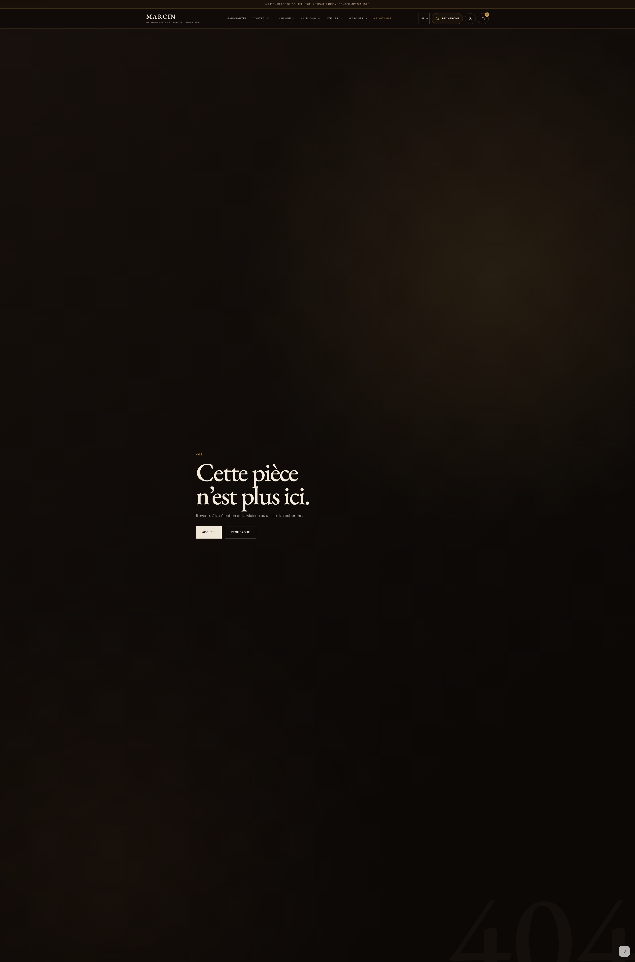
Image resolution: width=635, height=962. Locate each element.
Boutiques (384, 18)
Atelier (332, 18)
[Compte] (470, 18)
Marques (356, 18)
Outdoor (308, 18)
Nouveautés (237, 18)
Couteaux (261, 18)
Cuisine (285, 18)
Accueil (209, 532)
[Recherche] (447, 18)
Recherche (240, 532)
